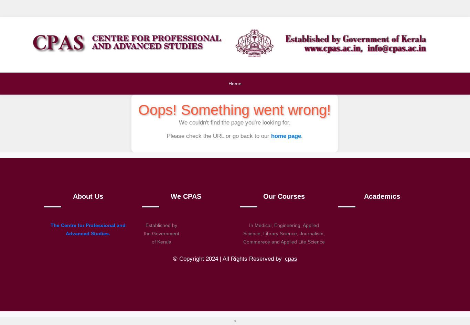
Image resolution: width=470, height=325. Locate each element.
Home (235, 83)
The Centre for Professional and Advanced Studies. (88, 229)
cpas (291, 259)
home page (287, 136)
